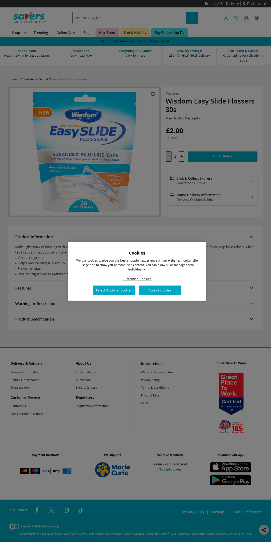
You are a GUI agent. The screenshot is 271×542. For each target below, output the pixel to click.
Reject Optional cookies (114, 290)
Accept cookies (160, 290)
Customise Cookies (137, 279)
